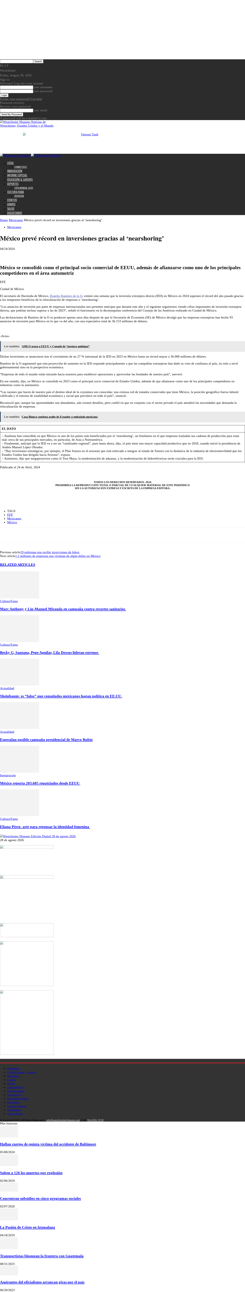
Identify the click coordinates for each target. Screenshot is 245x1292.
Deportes (12, 184)
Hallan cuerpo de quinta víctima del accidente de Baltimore (48, 1144)
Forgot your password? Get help (21, 99)
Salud (10, 208)
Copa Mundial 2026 (23, 188)
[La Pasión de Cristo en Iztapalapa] (9, 1219)
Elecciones (13, 1102)
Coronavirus (14, 1094)
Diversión (19, 196)
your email (40, 110)
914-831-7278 (95, 1120)
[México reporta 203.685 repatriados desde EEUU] (19, 771)
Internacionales (16, 1091)
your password (42, 91)
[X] (19, 254)
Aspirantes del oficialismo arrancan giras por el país (42, 1282)
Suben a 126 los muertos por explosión (31, 1173)
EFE (10, 515)
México (12, 522)
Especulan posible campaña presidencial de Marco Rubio (46, 739)
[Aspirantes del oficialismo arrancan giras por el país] (9, 1274)
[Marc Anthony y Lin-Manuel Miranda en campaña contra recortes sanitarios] (19, 597)
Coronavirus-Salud (17, 1098)
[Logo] (15, 155)
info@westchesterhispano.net (63, 1120)
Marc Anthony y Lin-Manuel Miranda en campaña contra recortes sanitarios (63, 609)
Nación (11, 1083)
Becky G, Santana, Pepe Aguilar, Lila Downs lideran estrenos (49, 652)
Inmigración (14, 171)
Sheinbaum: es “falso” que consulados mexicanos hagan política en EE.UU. (61, 696)
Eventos (12, 200)
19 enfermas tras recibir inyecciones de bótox (49, 552)
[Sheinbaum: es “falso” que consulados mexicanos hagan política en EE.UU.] (19, 684)
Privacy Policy (15, 1113)
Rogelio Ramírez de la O (66, 296)
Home (4, 220)
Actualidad (7, 688)
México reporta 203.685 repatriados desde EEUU (40, 783)
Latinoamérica (15, 1087)
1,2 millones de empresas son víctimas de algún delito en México (57, 556)
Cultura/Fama (15, 192)
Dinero (11, 204)
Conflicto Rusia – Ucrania (21, 1072)
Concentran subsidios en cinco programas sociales (40, 1198)
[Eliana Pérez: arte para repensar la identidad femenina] (19, 815)
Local (10, 163)
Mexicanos (16, 220)
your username (42, 87)
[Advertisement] (52, 331)
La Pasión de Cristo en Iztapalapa (27, 1227)
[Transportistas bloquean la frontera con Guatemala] (9, 1248)
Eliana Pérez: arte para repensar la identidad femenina (45, 827)
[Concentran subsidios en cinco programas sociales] (9, 1190)
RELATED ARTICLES (17, 565)
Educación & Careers (20, 179)
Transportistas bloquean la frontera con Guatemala (42, 1256)
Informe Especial (17, 175)
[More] (32, 254)
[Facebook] (6, 254)
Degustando (14, 213)
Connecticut (20, 167)
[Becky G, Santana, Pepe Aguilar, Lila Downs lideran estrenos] (19, 641)
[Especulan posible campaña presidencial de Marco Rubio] (19, 728)
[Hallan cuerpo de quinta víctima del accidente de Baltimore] (9, 1136)
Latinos (11, 1079)
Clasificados (14, 1109)
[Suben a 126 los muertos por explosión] (9, 1165)
